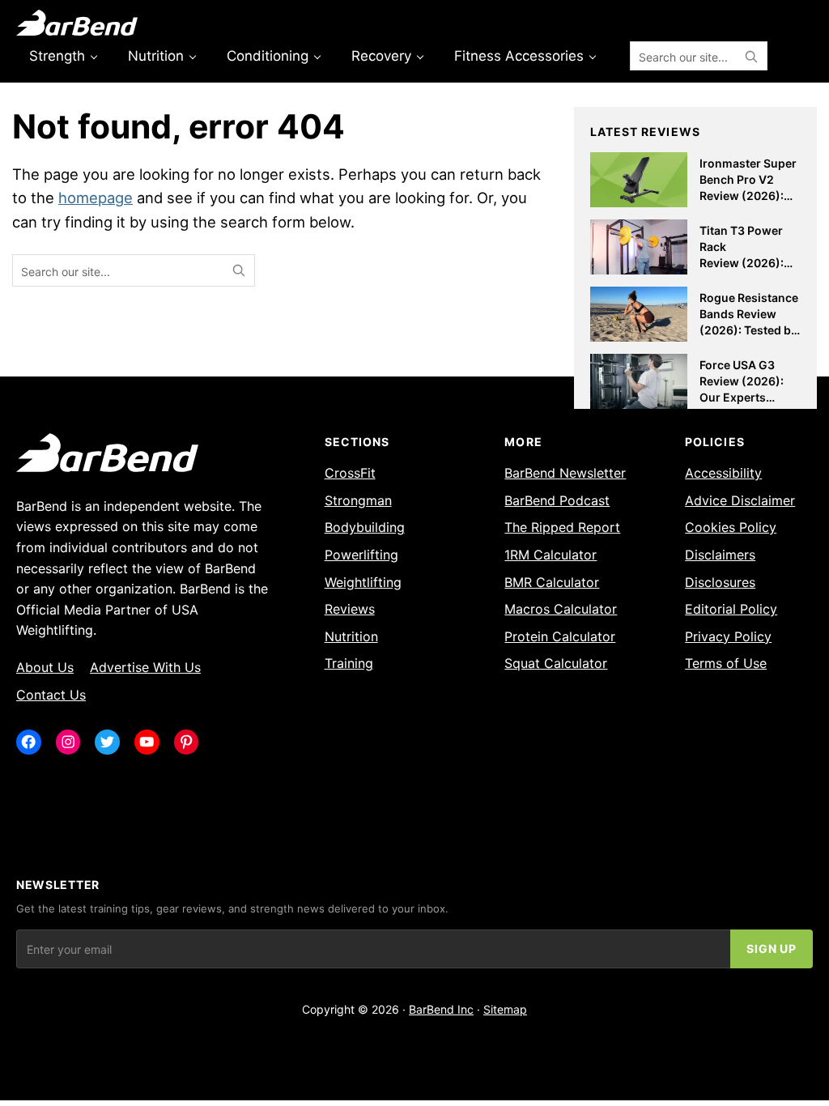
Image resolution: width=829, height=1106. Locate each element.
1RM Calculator (550, 555)
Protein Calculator (559, 636)
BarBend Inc (441, 1009)
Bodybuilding (365, 527)
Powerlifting (361, 555)
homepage (95, 197)
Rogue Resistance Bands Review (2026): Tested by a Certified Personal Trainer (748, 329)
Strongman (358, 500)
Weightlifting (363, 582)
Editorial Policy (731, 609)
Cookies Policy (730, 527)
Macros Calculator (560, 609)
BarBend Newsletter (565, 473)
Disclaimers (720, 555)
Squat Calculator (555, 663)
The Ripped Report (562, 527)
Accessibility (723, 473)
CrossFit (350, 473)
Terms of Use (726, 663)
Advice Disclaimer (740, 500)
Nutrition (351, 636)
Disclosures (720, 582)
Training (349, 663)
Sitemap (505, 1009)
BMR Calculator (551, 582)
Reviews (350, 609)
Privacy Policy (728, 636)
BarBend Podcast (557, 500)
